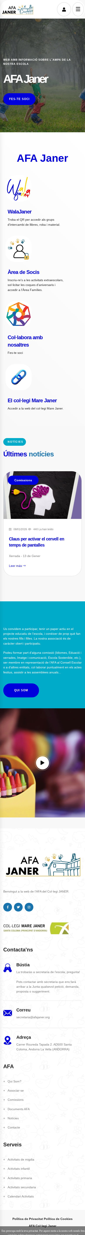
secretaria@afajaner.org (33, 1017)
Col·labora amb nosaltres (25, 341)
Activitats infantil (19, 1168)
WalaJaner (19, 212)
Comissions (23, 480)
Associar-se (16, 1090)
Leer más (16, 566)
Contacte (14, 1127)
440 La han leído (43, 529)
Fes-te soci (19, 99)
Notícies (13, 1118)
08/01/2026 (20, 529)
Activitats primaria (20, 1178)
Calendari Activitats (21, 1196)
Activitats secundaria (22, 1187)
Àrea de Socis (23, 272)
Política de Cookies (58, 1219)
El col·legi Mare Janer (32, 400)
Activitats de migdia (21, 1159)
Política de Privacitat (27, 1219)
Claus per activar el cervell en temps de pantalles (36, 542)
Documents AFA (19, 1109)
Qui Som (21, 690)
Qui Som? (14, 1081)
